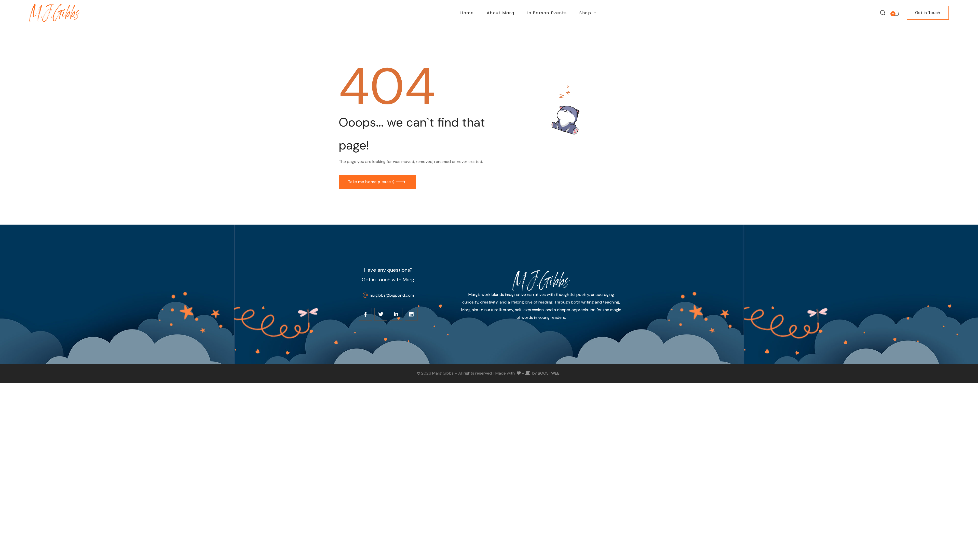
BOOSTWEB (549, 373)
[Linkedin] (411, 314)
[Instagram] (396, 314)
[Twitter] (380, 314)
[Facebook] (365, 314)
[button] (882, 12)
